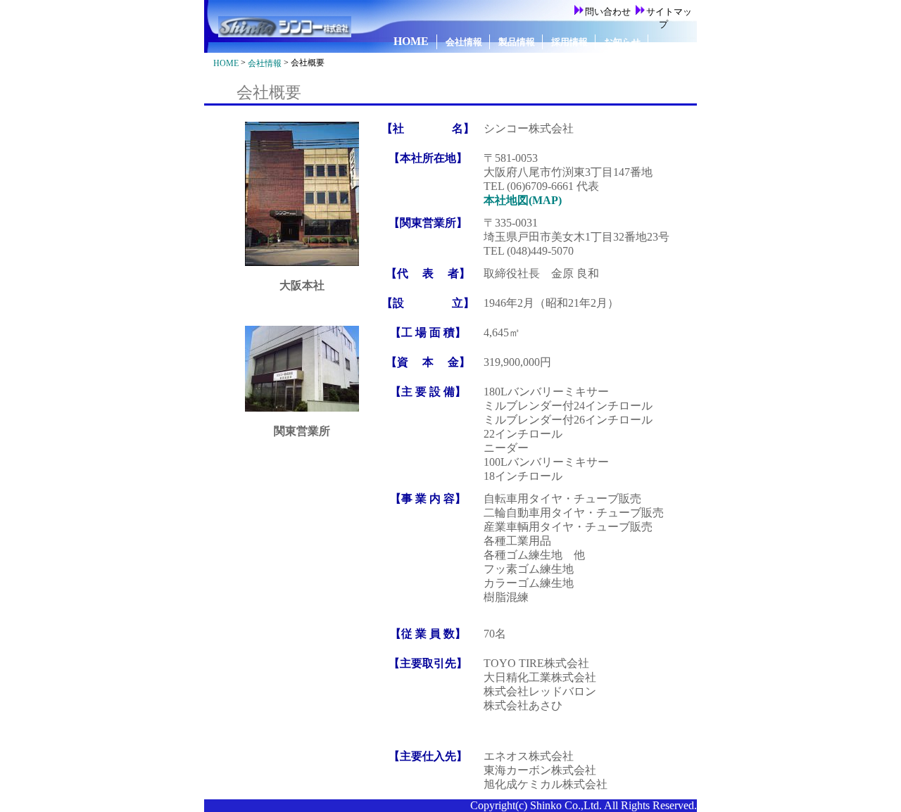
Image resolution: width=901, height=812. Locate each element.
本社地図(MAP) (523, 200)
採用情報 (569, 42)
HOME (411, 41)
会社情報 (464, 42)
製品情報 (516, 42)
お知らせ (622, 42)
